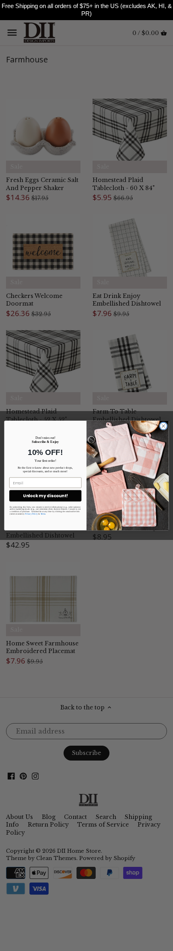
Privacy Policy (31, 514)
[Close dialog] (163, 426)
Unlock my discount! (45, 496)
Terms (43, 514)
